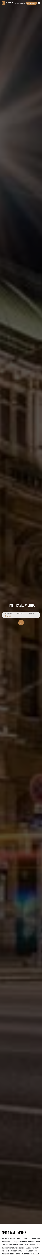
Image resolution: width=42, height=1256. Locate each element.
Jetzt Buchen (31, 3)
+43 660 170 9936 (19, 3)
